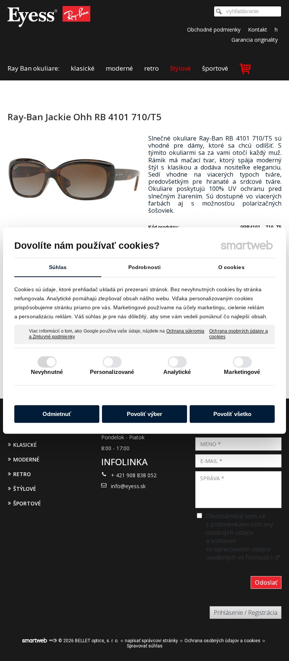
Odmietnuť (57, 414)
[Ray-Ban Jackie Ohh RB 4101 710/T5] (74, 180)
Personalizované (112, 372)
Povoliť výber (144, 414)
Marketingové (242, 372)
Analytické (177, 372)
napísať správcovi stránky (151, 640)
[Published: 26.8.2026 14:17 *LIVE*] (52, 640)
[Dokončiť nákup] (245, 68)
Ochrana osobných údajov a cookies (238, 334)
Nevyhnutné (47, 372)
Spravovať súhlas (145, 646)
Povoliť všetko (232, 414)
